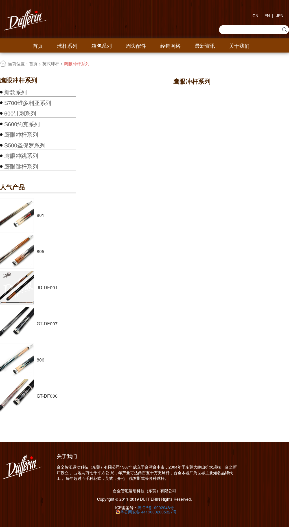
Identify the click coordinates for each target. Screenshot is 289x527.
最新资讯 (205, 45)
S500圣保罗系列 (24, 145)
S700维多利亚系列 (27, 103)
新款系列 (15, 92)
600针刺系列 (20, 113)
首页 (38, 45)
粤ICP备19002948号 (155, 507)
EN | (268, 15)
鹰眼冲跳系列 (21, 156)
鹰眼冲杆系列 (21, 134)
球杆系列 (67, 45)
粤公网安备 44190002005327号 (148, 512)
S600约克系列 (22, 124)
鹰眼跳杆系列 (21, 166)
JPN (279, 15)
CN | (257, 15)
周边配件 (136, 45)
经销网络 (170, 45)
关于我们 (239, 45)
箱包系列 (101, 45)
